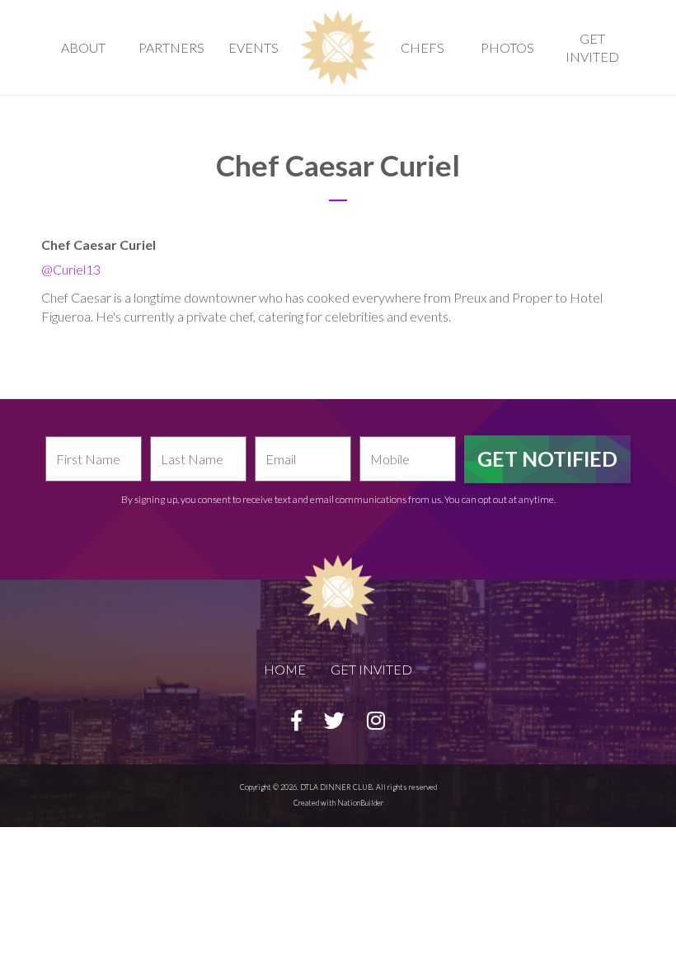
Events (253, 47)
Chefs (422, 47)
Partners (171, 47)
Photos (507, 47)
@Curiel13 (71, 269)
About (83, 47)
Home (285, 669)
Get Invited (592, 47)
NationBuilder (360, 802)
